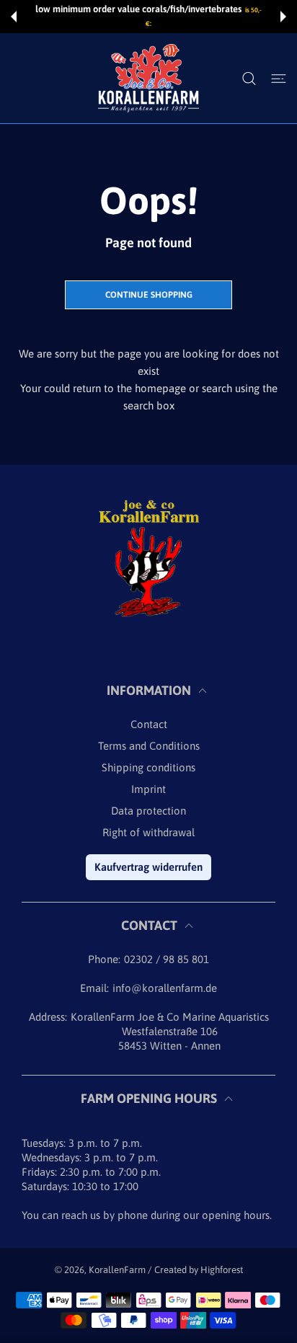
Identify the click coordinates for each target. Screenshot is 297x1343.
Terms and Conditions (149, 746)
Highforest (221, 1269)
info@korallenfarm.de (164, 988)
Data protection (148, 811)
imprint (148, 789)
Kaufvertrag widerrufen (148, 867)
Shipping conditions (148, 767)
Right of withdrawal (148, 832)
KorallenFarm (118, 1269)
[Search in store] (249, 78)
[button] (14, 16)
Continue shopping (148, 295)
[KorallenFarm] (148, 78)
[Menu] (278, 78)
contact (148, 724)
